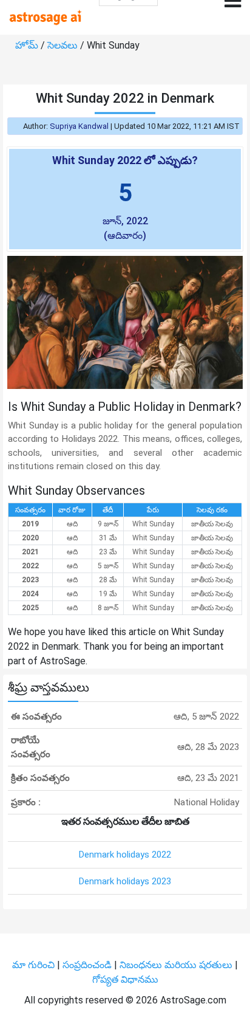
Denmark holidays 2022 (125, 854)
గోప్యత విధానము (125, 979)
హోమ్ (28, 45)
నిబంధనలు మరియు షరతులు (177, 965)
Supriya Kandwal (79, 126)
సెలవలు (63, 45)
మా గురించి (34, 965)
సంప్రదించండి (88, 965)
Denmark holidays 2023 (125, 881)
